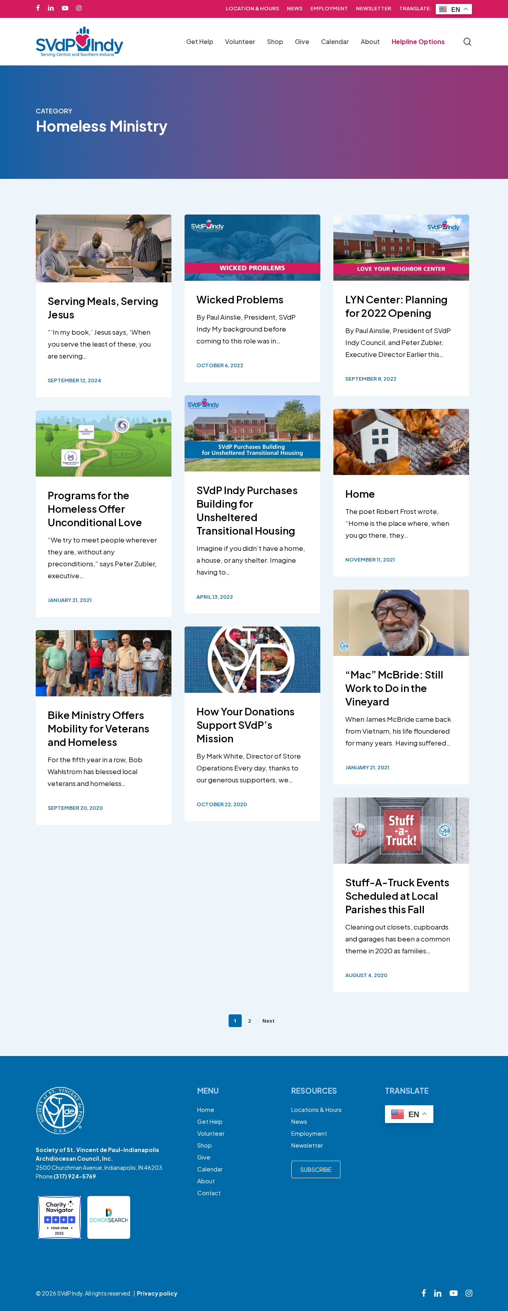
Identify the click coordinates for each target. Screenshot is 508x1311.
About (206, 1180)
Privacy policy (157, 1293)
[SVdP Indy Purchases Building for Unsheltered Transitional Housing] (252, 504)
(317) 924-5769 (75, 1176)
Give (203, 1157)
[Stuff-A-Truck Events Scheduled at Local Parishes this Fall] (401, 894)
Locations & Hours (316, 1109)
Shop (204, 1145)
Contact (209, 1192)
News (299, 1121)
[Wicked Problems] (252, 298)
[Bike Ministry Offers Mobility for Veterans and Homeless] (103, 727)
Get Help (210, 1121)
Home (205, 1109)
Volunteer (211, 1133)
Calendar (210, 1169)
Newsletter (307, 1145)
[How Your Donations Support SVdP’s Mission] (252, 724)
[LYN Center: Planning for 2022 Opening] (401, 305)
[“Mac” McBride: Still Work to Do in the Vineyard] (401, 687)
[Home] (401, 493)
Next (268, 1021)
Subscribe (315, 1169)
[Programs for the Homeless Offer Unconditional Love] (103, 513)
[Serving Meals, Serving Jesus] (103, 306)
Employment (309, 1133)
